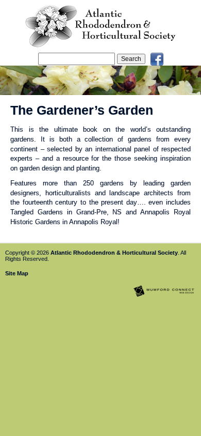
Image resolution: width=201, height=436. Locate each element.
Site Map (16, 273)
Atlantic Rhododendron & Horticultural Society (114, 253)
